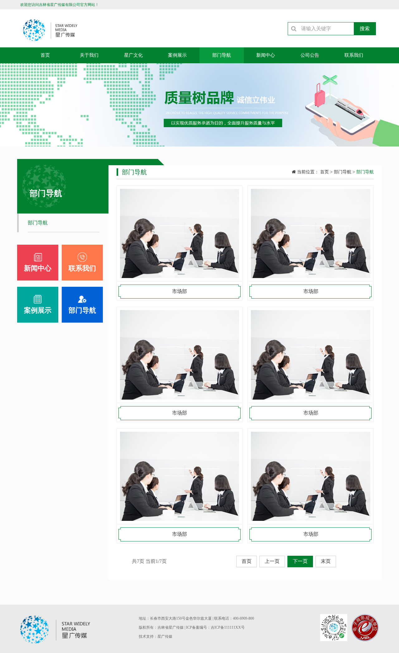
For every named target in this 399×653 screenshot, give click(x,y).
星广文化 (133, 55)
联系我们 (353, 55)
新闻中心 (265, 55)
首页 (45, 55)
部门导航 (221, 55)
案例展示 (177, 55)
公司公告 (309, 55)
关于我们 (89, 55)
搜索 (365, 28)
